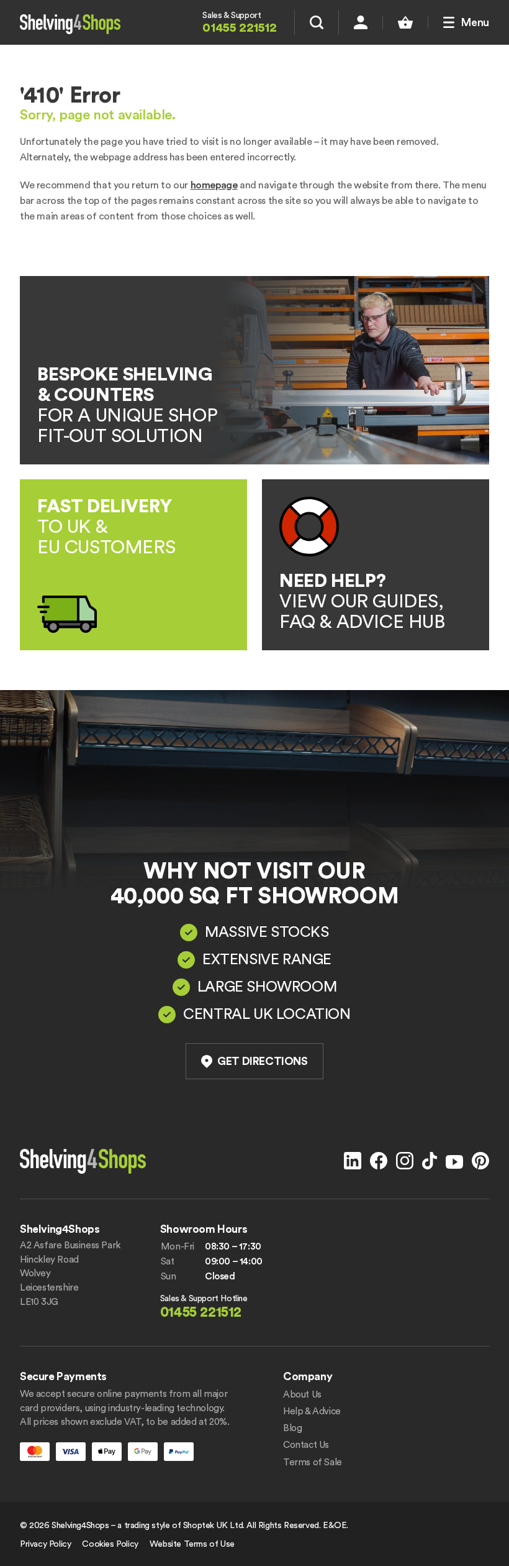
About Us (302, 1394)
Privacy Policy (45, 1544)
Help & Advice (312, 1411)
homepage (214, 185)
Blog (292, 1428)
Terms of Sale (312, 1462)
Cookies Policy (110, 1544)
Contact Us (306, 1445)
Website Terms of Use (192, 1544)
